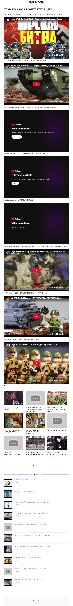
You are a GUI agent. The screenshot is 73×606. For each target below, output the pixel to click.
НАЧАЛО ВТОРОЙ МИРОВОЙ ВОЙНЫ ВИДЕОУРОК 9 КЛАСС (32, 502)
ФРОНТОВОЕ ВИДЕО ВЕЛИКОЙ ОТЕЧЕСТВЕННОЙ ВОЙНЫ (32, 546)
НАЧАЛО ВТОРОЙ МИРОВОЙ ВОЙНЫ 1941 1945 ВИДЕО (30, 568)
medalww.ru (36, 1)
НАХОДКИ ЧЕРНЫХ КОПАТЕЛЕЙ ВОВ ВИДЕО (28, 580)
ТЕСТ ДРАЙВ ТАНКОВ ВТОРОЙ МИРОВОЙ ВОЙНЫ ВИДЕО (31, 513)
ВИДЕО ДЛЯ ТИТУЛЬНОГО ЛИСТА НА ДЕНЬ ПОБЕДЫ (30, 524)
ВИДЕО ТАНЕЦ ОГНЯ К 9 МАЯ (23, 480)
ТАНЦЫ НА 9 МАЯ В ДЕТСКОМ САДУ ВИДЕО (27, 557)
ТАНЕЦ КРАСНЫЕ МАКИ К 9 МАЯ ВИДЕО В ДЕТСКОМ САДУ (32, 535)
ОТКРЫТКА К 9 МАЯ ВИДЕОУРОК (24, 491)
